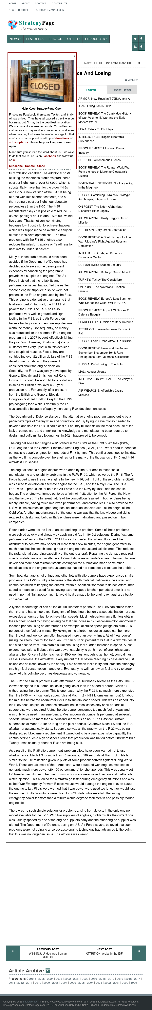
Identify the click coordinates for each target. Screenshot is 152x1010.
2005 (81, 982)
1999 (134, 982)
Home (12, 3)
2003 (99, 982)
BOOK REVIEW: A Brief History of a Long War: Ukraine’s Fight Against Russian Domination (105, 241)
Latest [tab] (91, 89)
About (25, 3)
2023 (59, 979)
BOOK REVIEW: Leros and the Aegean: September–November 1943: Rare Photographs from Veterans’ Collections (104, 352)
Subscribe (16, 166)
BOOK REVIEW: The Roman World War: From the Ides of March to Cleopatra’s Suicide (104, 171)
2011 (29, 982)
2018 (102, 979)
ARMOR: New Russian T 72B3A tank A (104, 98)
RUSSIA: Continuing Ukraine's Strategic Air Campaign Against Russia (104, 197)
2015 (128, 979)
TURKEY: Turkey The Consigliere (100, 279)
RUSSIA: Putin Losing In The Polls (100, 364)
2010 (38, 982)
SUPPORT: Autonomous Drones (99, 160)
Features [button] (34, 39)
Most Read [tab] (122, 89)
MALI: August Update (92, 371)
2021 (76, 979)
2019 (94, 979)
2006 (73, 982)
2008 (55, 982)
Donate (30, 166)
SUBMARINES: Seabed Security (99, 264)
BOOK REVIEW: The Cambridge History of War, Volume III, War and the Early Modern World (104, 117)
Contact (40, 3)
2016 (120, 979)
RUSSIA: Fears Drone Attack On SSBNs (105, 341)
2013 (12, 982)
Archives (133, 80)
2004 (90, 982)
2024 (50, 979)
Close (41, 166)
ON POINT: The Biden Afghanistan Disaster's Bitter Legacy (100, 208)
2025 (41, 979)
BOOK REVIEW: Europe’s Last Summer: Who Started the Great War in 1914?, (105, 300)
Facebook (49, 156)
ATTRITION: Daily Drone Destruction (102, 229)
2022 (68, 979)
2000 (125, 982)
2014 (137, 979)
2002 (107, 982)
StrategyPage (30, 1001)
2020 (85, 979)
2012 (20, 982)
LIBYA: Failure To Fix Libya (95, 129)
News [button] (14, 39)
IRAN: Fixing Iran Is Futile (94, 106)
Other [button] (72, 39)
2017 (111, 979)
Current (31, 979)
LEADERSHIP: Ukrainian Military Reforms (105, 322)
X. (14, 160)
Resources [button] (95, 39)
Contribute (59, 3)
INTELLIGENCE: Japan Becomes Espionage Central (100, 255)
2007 (64, 982)
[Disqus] (76, 892)
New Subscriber (19, 9)
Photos (55, 39)
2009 (47, 982)
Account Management (51, 9)
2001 (116, 982)
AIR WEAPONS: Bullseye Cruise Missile (104, 272)
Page (36, 25)
